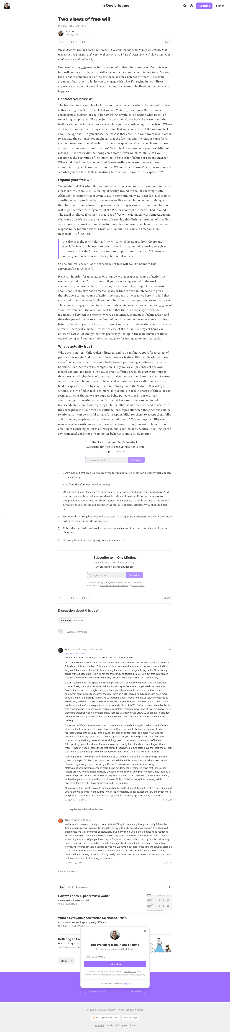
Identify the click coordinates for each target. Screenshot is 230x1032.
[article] (115, 902)
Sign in (220, 5)
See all (64, 960)
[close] (145, 931)
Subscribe (204, 5)
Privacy (111, 1009)
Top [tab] (62, 887)
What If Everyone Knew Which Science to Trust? (92, 918)
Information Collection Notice (114, 974)
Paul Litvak (71, 32)
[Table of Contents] (3, 516)
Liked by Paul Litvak (77, 653)
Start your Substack (107, 1017)
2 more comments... (68, 871)
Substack (99, 1025)
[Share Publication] (191, 6)
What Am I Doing (143, 473)
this (83, 67)
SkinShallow (71, 649)
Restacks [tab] (78, 620)
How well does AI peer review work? (84, 896)
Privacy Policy (138, 974)
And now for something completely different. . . (83, 922)
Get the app (130, 1017)
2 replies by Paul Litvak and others (86, 809)
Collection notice (134, 1009)
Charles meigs (72, 819)
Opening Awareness (134, 517)
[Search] (184, 6)
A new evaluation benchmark (73, 900)
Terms (120, 1009)
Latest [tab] (70, 887)
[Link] (53, 98)
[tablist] (71, 620)
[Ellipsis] (170, 649)
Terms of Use (130, 971)
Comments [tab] (65, 620)
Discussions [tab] (82, 887)
